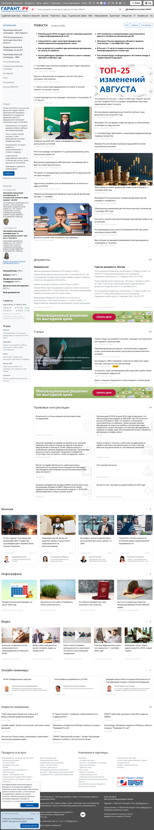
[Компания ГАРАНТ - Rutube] (120, 3)
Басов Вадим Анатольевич (125, 686)
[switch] (33, 9)
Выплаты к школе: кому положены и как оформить (56, 237)
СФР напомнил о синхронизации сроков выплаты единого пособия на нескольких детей (121, 35)
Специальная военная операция (13, 67)
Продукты (29, 3)
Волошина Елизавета (135, 557)
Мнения (7, 509)
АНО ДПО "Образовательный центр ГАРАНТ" (57, 772)
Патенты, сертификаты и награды (92, 763)
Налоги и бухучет (31, 15)
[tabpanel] (93, 44)
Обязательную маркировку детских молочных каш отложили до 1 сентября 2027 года (123, 209)
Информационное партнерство (91, 777)
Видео (5, 621)
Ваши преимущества (48, 758)
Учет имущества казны (107, 465)
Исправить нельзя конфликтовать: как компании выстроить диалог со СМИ (95, 541)
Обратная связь (85, 767)
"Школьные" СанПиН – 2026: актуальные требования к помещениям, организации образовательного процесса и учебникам (62, 360)
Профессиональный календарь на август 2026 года (17, 603)
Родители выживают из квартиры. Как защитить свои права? (15, 368)
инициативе (24, 108)
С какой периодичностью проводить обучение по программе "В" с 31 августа (63, 98)
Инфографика (11, 574)
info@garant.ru (72, 821)
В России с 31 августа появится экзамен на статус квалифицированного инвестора (120, 49)
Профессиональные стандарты (12, 280)
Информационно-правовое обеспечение (17, 758)
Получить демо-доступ (48, 767)
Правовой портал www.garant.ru (15, 770)
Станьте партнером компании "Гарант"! (132, 760)
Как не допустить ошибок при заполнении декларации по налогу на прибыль (64, 49)
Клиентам (86, 3)
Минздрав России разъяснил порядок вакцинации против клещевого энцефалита (120, 199)
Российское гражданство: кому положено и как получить (92, 603)
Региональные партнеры (127, 758)
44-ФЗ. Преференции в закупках (17, 679)
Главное (134, 25)
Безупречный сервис (10, 760)
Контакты (120, 767)
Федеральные (41, 266)
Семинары (56, 3)
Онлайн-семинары (14, 670)
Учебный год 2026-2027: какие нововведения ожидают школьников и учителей (58, 142)
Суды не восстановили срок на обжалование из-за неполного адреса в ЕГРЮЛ (61, 184)
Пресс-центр (83, 770)
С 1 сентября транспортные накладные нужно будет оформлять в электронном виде (62, 67)
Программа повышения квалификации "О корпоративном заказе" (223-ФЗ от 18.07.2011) (15, 234)
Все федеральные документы (43, 307)
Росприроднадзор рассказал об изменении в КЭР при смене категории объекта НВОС (121, 231)
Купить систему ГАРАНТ (49, 765)
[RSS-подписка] (124, 3)
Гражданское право (43, 457)
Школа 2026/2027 (10, 87)
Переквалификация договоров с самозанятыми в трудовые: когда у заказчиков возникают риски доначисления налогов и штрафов (122, 351)
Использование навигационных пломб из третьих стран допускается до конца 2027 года (120, 113)
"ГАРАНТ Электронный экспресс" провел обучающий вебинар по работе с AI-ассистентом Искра (76, 737)
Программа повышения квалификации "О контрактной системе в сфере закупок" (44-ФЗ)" (15, 196)
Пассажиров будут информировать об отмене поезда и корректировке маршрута (123, 56)
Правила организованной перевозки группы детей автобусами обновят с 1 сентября (62, 195)
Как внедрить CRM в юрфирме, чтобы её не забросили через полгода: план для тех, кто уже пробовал (122, 362)
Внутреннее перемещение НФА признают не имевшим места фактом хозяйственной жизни (61, 163)
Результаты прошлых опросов (15, 178)
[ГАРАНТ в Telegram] (109, 3)
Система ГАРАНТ (8, 763)
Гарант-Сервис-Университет (50, 825)
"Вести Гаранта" (8, 772)
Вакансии (18, 3)
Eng (149, 3)
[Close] (38, 814)
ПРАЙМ (5, 767)
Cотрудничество (123, 763)
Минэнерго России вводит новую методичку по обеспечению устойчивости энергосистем (122, 124)
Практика (55, 15)
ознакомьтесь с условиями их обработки (18, 801)
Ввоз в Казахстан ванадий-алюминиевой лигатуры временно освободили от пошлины (122, 241)
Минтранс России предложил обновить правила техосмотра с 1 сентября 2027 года (120, 42)
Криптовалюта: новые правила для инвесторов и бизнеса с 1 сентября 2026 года (121, 188)
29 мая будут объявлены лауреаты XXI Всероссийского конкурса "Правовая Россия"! (128, 726)
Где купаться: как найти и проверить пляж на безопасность (56, 603)
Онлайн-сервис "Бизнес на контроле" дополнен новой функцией (25, 726)
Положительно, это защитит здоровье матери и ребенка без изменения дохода (17, 128)
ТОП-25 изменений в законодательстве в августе (13, 40)
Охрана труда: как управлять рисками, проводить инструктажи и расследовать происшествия (123, 340)
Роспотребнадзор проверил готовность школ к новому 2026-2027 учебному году (64, 56)
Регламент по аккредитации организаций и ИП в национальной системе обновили (62, 174)
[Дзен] (101, 3)
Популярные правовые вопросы (109, 497)
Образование (101, 15)
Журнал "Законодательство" (13, 774)
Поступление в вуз (11, 61)
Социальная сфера (77, 15)
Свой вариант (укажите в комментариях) (15, 167)
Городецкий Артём (19, 557)
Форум (6, 326)
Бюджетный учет (54, 82)
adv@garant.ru (146, 807)
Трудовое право (103, 457)
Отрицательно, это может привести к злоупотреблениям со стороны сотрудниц (16, 148)
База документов (11, 292)
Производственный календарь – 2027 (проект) (15, 31)
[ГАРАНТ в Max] (104, 3)
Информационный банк (49, 760)
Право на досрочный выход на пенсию (15, 379)
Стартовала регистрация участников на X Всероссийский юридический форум (19, 715)
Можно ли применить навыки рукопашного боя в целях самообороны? (15, 347)
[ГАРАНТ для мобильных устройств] (93, 3)
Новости (41, 25)
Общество (127, 15)
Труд (64, 15)
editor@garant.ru (142, 803)
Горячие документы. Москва (110, 266)
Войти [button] (137, 3)
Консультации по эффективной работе (17, 777)
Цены (39, 3)
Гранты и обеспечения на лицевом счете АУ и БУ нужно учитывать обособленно (58, 77)
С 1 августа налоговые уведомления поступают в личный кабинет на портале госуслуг (59, 88)
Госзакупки (8, 73)
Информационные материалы (52, 763)
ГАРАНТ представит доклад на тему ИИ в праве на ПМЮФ (126, 715)
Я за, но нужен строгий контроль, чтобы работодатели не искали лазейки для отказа (15, 137)
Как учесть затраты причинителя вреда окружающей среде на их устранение (123, 220)
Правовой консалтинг (10, 765)
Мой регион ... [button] (148, 307)
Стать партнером (71, 3)
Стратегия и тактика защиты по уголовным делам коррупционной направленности (134, 541)
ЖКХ (90, 15)
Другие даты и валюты (12, 314)
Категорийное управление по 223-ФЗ (71, 679)
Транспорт (115, 15)
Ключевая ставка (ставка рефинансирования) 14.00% (14, 317)
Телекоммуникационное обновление (54, 770)
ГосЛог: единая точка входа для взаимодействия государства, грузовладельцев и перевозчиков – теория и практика (18, 542)
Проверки (113, 235)
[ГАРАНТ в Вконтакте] (97, 3)
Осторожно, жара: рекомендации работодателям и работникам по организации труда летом (123, 372)
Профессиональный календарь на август (13, 48)
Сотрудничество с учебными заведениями (56, 774)
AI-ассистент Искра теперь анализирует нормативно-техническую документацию (25, 737)
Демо (46, 3)
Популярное (8, 82)
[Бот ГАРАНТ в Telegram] (112, 3)
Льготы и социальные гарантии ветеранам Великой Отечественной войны (133, 605)
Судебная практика (11, 15)
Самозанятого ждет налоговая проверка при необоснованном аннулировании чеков (59, 42)
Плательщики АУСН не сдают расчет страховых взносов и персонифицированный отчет (65, 35)
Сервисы (8, 300)
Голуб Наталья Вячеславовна (74, 686)
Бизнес (45, 15)
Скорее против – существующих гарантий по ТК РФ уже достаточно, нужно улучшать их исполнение (17, 159)
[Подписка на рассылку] (90, 3)
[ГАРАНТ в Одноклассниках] (116, 3)
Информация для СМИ (88, 774)
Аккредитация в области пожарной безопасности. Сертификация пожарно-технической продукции (128, 680)
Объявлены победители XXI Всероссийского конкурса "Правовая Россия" (76, 726)
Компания (6, 3)
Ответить (9, 173)
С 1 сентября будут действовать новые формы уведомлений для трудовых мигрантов (123, 134)
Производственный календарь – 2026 (12, 55)
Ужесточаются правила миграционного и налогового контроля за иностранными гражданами (76, 649)
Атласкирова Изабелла (59, 557)
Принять (29, 805)
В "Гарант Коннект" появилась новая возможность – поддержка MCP (76, 715)
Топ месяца (146, 25)
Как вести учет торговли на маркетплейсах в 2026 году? (121, 485)
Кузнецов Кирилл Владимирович (25, 686)
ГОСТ (5, 78)
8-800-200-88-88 (110, 797)
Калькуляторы (13, 271)
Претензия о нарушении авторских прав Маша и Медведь (16, 358)
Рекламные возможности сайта (116, 810)
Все (126, 25)
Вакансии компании (87, 765)
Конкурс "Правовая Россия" (127, 765)
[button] (138, 9)
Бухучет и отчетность (44, 435)
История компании (86, 760)
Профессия (142, 15)
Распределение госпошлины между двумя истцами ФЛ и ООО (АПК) (16, 335)
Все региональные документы (105, 307)
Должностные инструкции (16, 287)
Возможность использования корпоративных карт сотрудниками (58, 417)
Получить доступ (29, 825)
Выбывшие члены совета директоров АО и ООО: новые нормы (138, 648)
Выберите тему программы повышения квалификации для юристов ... (14, 262)
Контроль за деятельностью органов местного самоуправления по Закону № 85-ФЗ (15, 649)
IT (135, 15)
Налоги (99, 435)
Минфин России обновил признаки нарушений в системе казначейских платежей (120, 145)
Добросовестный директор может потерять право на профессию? (45, 648)
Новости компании (86, 772)
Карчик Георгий (95, 557)
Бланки (10, 275)
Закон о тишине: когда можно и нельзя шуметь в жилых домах (122, 380)
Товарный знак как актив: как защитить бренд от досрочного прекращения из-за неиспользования (56, 542)
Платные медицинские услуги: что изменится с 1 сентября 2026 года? (107, 648)
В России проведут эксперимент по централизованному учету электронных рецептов (61, 153)
